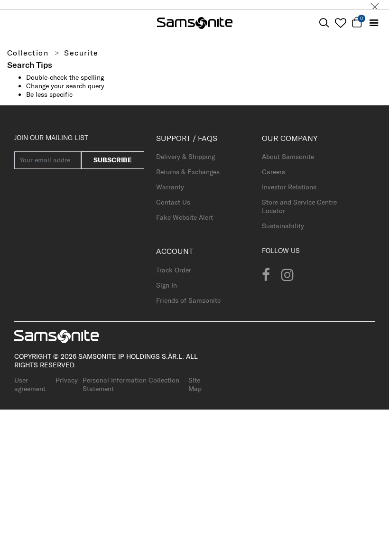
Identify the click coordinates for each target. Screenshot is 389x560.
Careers (273, 172)
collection (27, 52)
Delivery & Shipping (185, 156)
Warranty (170, 187)
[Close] (375, 4)
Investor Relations (289, 187)
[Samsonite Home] (194, 23)
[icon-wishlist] (340, 22)
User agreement (30, 384)
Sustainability (283, 226)
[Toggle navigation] (373, 23)
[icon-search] (323, 23)
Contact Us (173, 202)
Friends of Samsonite (188, 300)
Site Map (195, 384)
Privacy (67, 380)
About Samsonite (288, 156)
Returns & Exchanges (188, 172)
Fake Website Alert (184, 217)
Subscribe (112, 160)
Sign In (166, 285)
